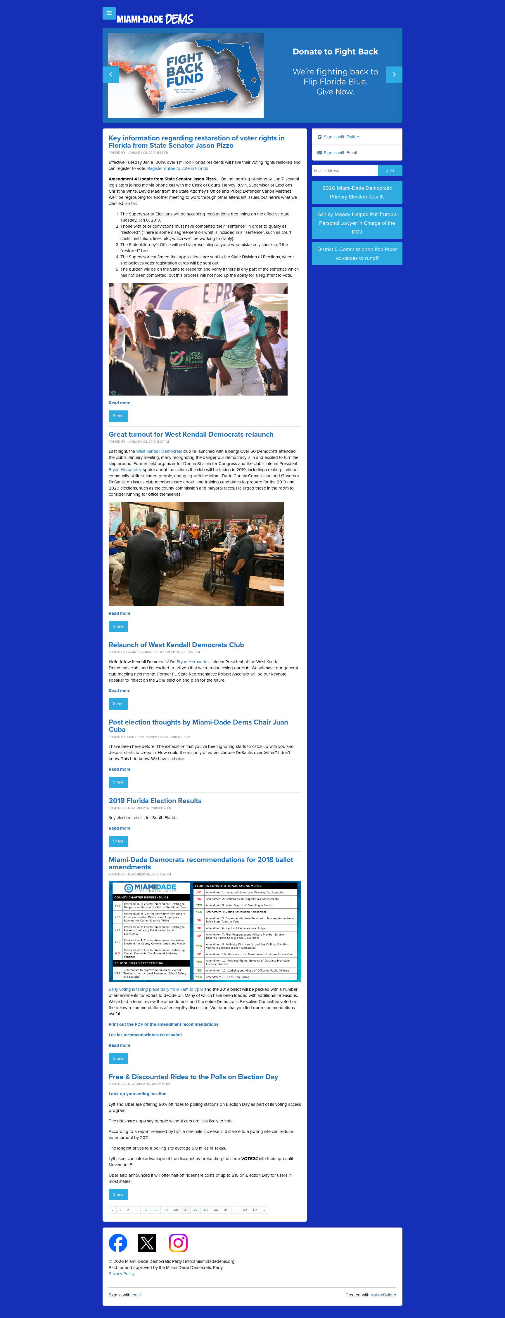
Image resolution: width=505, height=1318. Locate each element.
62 (245, 1210)
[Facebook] (123, 1242)
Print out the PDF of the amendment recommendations (163, 1024)
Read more (119, 402)
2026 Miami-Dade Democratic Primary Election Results (357, 192)
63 (255, 1210)
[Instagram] (183, 1242)
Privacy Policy (121, 1273)
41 (185, 1210)
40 (176, 1210)
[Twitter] (152, 1242)
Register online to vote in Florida (177, 168)
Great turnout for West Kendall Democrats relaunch (191, 434)
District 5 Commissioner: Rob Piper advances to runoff (357, 253)
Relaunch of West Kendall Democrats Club (176, 645)
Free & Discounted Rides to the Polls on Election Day (193, 1077)
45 (226, 1210)
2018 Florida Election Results (155, 801)
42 (195, 1210)
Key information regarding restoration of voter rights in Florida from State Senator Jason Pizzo (197, 142)
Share (118, 415)
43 (206, 1210)
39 (166, 1210)
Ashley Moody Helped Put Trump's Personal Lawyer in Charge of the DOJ (357, 223)
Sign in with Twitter (341, 137)
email (136, 1295)
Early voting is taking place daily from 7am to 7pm (156, 989)
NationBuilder (383, 1295)
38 (155, 1210)
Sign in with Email (340, 152)
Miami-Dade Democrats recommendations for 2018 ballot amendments (201, 863)
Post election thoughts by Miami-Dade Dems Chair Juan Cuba (198, 726)
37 (145, 1210)
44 (216, 1210)
